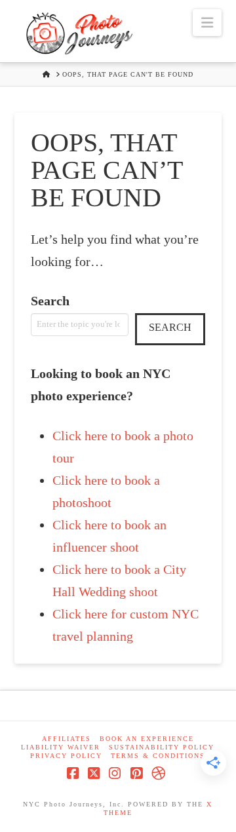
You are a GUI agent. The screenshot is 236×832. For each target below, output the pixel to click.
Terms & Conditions (158, 755)
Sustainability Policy (161, 747)
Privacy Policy (66, 755)
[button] (207, 22)
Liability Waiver (60, 747)
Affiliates (66, 738)
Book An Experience (147, 738)
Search (50, 300)
